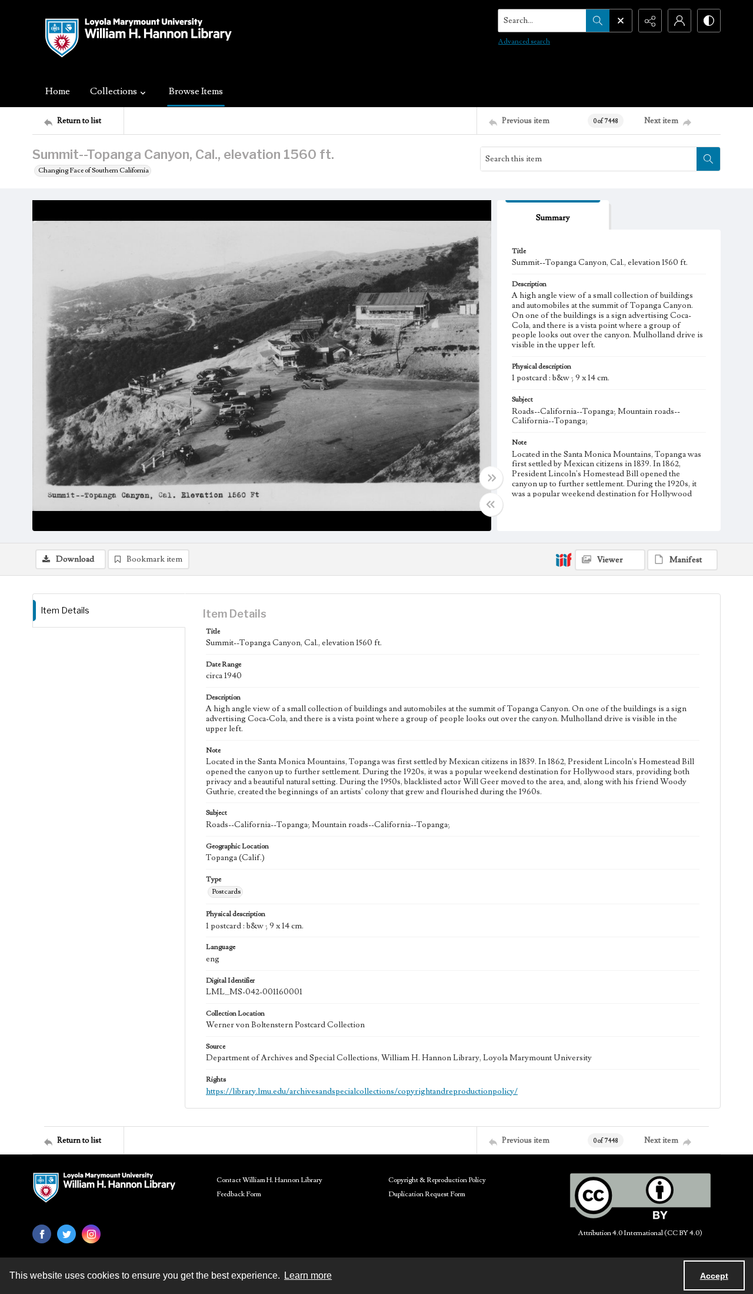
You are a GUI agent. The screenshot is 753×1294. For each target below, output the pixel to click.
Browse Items (196, 91)
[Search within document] (708, 159)
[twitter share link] (66, 1234)
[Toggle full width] (491, 478)
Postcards (226, 891)
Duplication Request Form (426, 1194)
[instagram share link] (91, 1234)
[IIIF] (563, 559)
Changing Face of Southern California (93, 170)
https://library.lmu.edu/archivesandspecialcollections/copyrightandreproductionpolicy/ (362, 1091)
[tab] (553, 215)
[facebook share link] (41, 1234)
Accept (714, 1275)
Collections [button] (113, 91)
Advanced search (524, 41)
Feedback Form (238, 1194)
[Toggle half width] (491, 504)
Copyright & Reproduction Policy (437, 1180)
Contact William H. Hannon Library (269, 1180)
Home (57, 91)
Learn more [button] (308, 1275)
